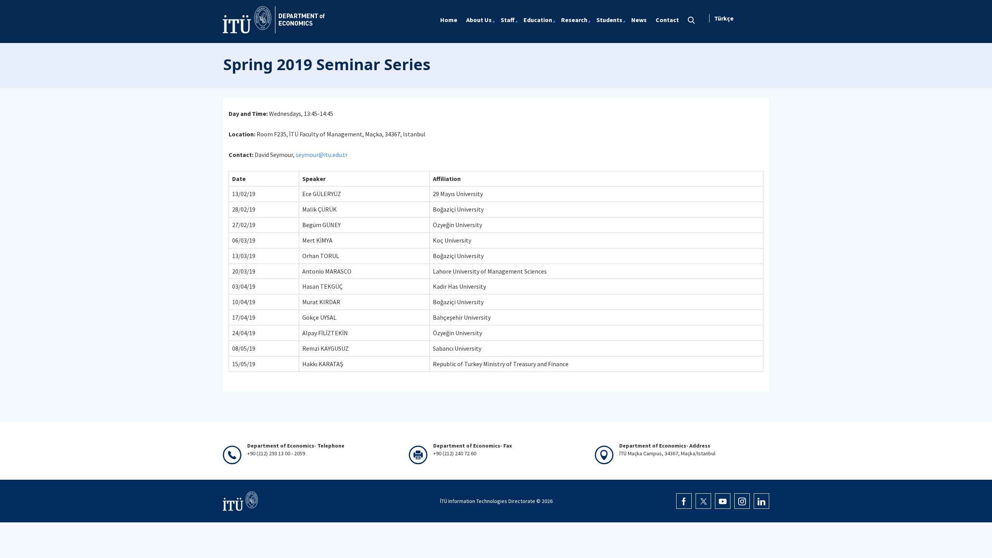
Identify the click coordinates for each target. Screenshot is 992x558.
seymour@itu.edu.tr (322, 154)
